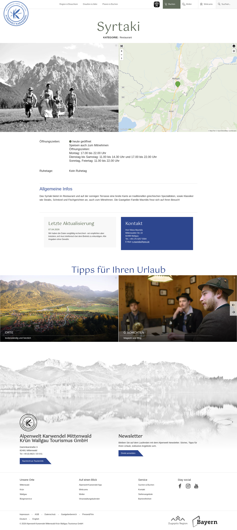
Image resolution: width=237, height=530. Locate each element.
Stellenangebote (145, 494)
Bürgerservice (26, 499)
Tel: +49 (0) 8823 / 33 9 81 (31, 454)
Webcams (208, 4)
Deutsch (23, 519)
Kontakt (141, 489)
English (35, 519)
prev (233, 304)
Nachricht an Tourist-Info (32, 461)
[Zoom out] (121, 55)
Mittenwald (24, 485)
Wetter (189, 4)
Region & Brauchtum (68, 4)
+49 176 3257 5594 (138, 239)
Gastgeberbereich (69, 514)
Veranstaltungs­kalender (89, 499)
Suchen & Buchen (146, 485)
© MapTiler (212, 131)
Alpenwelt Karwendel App (90, 485)
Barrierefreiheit (144, 499)
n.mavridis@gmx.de (140, 242)
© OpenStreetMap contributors (226, 131)
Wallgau (23, 494)
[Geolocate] (234, 51)
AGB (37, 514)
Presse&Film (88, 514)
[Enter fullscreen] (121, 46)
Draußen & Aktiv (90, 4)
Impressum (24, 514)
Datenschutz (50, 514)
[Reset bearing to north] (121, 58)
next (233, 312)
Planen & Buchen (110, 4)
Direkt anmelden (128, 453)
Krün (22, 489)
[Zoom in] (121, 51)
